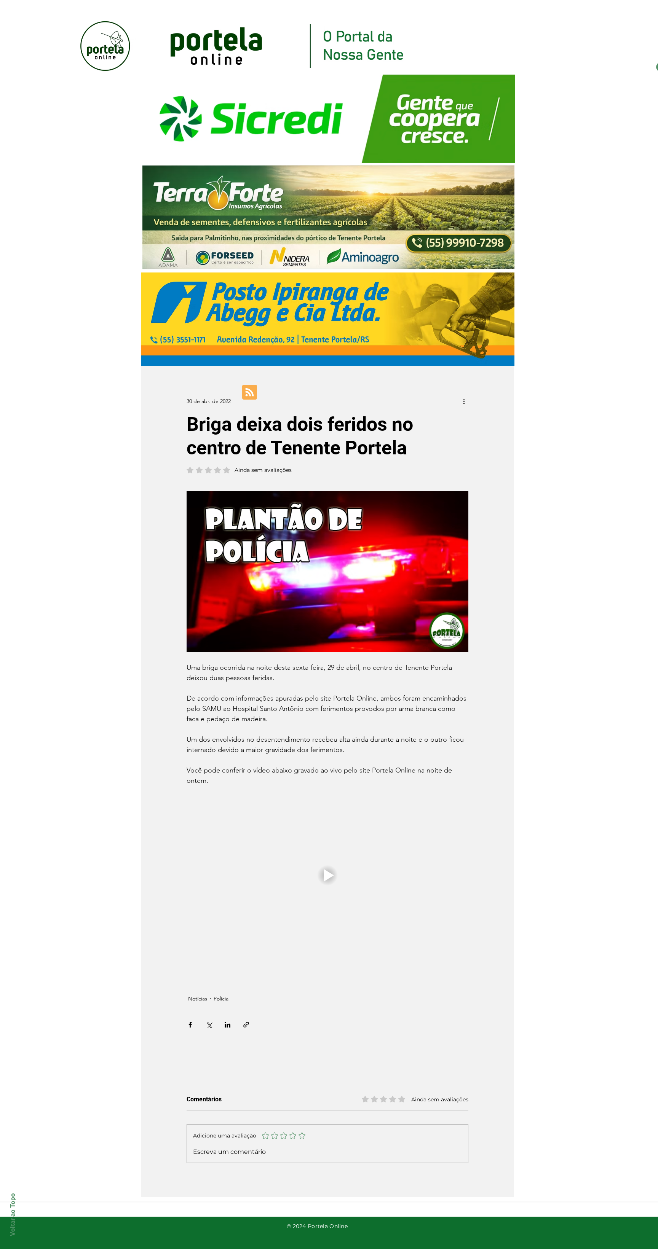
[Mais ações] (463, 401)
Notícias (197, 998)
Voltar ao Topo (12, 1214)
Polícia (221, 998)
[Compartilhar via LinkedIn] (227, 1024)
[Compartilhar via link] (246, 1024)
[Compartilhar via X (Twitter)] (208, 1024)
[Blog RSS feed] (249, 392)
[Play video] (327, 875)
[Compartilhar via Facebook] (190, 1024)
